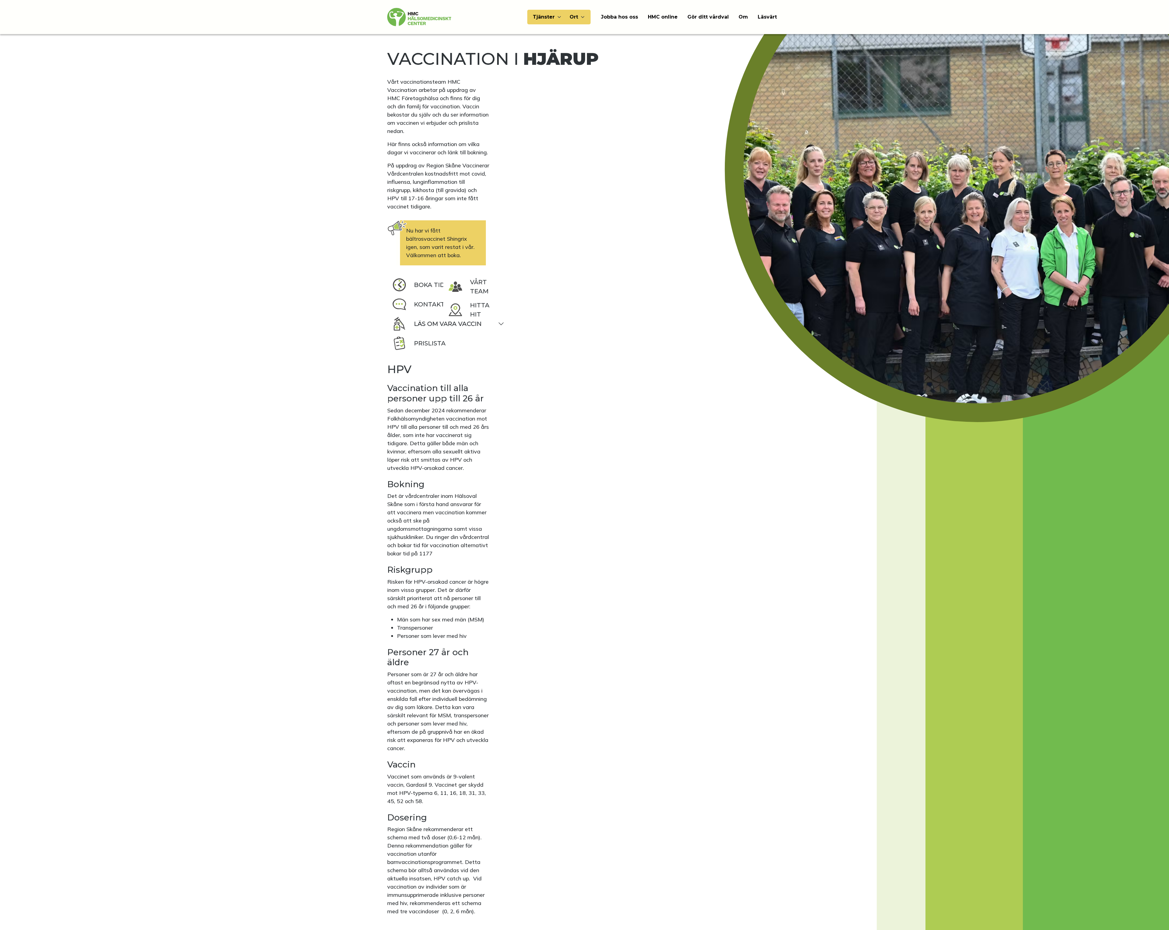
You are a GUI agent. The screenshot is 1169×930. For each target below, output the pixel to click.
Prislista (430, 343)
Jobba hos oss (619, 17)
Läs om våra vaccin (448, 323)
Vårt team (479, 286)
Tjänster (544, 17)
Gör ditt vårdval (708, 17)
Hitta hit (480, 310)
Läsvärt (767, 17)
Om (743, 17)
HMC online (663, 17)
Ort (574, 17)
